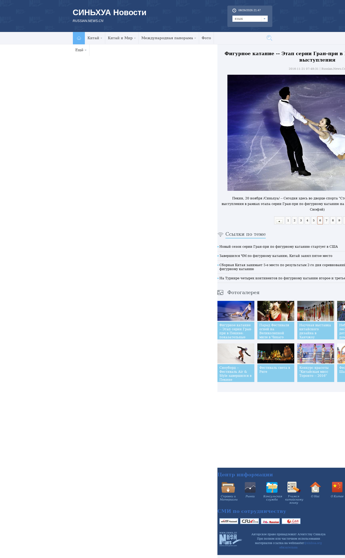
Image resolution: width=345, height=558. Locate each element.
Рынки (250, 496)
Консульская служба (272, 498)
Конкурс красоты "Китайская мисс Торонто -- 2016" (314, 372)
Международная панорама (167, 38)
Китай (93, 38)
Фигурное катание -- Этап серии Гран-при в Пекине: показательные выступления (235, 333)
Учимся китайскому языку (294, 499)
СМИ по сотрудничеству (251, 511)
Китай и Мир (120, 38)
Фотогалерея (243, 292)
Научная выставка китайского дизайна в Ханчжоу (315, 331)
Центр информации (245, 474)
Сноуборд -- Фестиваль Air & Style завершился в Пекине (235, 374)
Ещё (79, 50)
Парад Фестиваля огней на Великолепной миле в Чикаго (274, 331)
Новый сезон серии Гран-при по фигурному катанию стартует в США (278, 247)
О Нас (315, 496)
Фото (206, 38)
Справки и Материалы (229, 498)
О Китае (337, 496)
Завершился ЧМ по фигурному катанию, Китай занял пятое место (275, 256)
